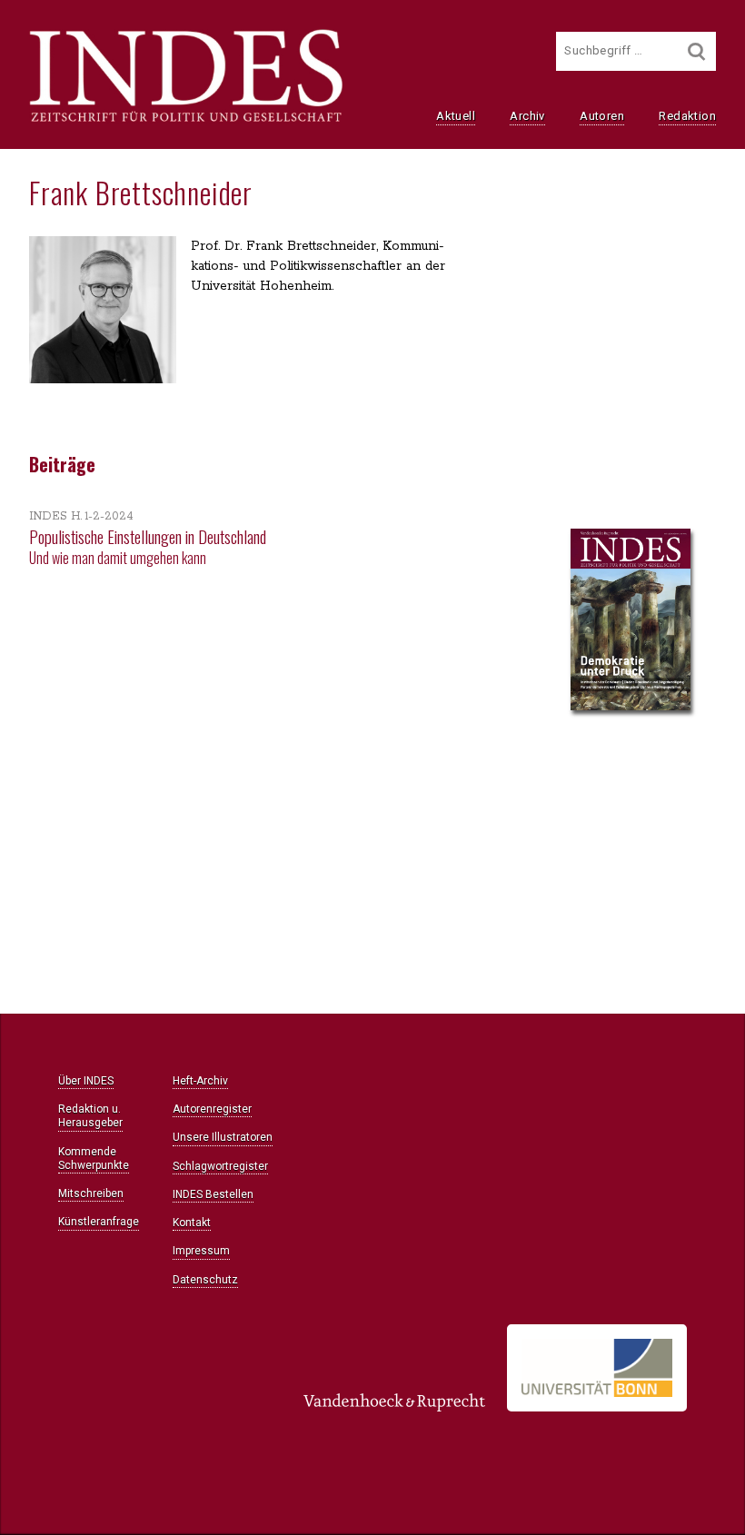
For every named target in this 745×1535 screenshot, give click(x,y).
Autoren (602, 116)
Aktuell (455, 116)
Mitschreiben (91, 1193)
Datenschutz (205, 1279)
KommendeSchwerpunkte (93, 1158)
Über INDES (86, 1080)
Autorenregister (212, 1109)
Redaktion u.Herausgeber (90, 1116)
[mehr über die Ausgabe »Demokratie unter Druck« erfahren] (630, 621)
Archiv (527, 116)
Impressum (201, 1250)
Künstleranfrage (98, 1221)
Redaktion (687, 116)
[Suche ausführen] (697, 51)
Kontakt (192, 1222)
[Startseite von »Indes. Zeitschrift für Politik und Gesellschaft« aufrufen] (186, 120)
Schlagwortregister (220, 1166)
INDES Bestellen (213, 1194)
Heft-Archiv (200, 1080)
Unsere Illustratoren (223, 1137)
